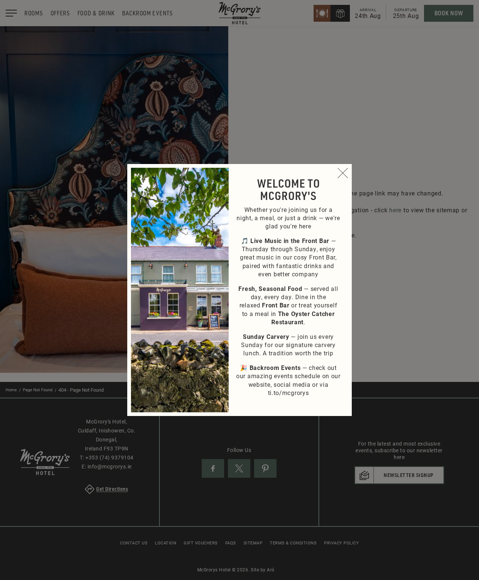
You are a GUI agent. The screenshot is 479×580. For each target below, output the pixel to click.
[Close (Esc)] (342, 173)
